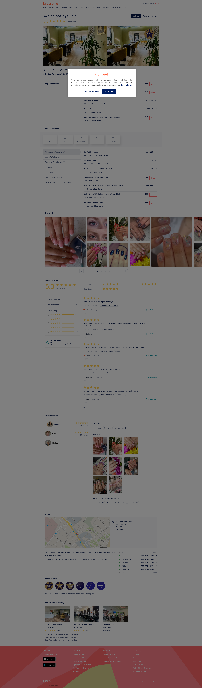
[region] (102, 83)
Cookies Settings (91, 91)
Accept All (108, 91)
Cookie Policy (126, 85)
